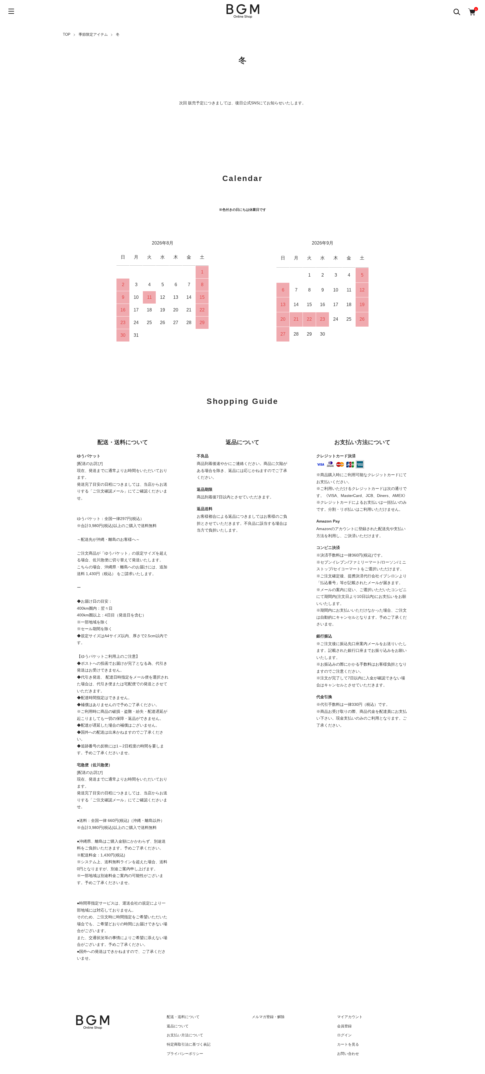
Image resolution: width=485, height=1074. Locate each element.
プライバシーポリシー (185, 1054)
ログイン (344, 1035)
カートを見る (348, 1044)
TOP (66, 34)
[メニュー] (11, 11)
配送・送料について (183, 1017)
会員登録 (344, 1026)
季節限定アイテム (93, 34)
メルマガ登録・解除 (268, 1017)
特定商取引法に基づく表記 (189, 1044)
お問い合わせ (348, 1054)
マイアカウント (350, 1017)
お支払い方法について (185, 1035)
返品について (178, 1026)
